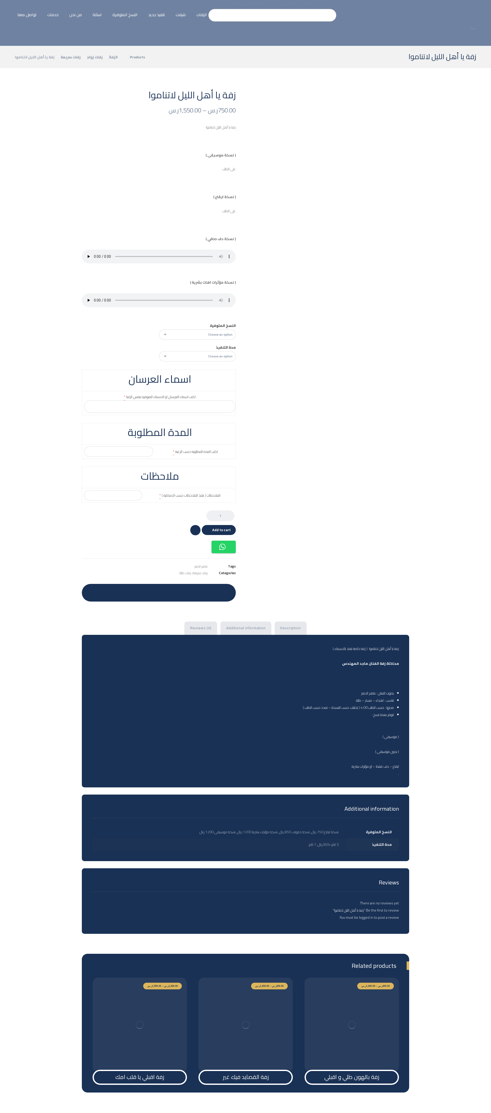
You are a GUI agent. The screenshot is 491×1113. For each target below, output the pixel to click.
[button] (223, 547)
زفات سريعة (200, 573)
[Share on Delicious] (159, 591)
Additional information (246, 628)
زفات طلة (185, 573)
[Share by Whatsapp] (133, 591)
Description (290, 628)
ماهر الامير (201, 566)
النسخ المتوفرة (223, 325)
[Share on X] (197, 591)
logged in (366, 917)
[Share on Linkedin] (146, 591)
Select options (354, 1059)
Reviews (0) (200, 628)
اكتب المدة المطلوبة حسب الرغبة (196, 451)
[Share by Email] (108, 591)
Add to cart (221, 530)
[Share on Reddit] (171, 591)
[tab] (291, 628)
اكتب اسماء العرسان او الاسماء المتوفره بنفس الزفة (161, 396)
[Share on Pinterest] (184, 591)
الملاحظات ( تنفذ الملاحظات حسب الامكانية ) (191, 495)
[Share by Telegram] (120, 591)
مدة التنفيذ (226, 347)
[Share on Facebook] (210, 591)
